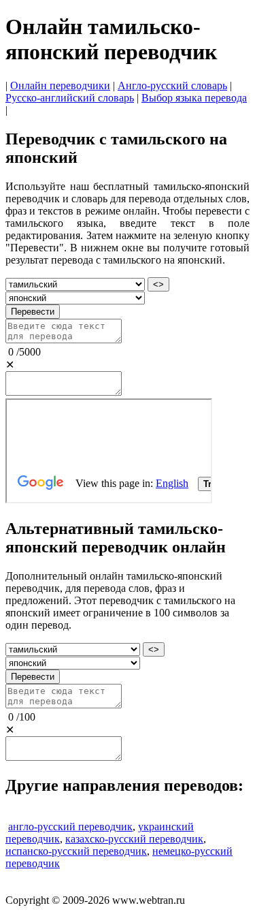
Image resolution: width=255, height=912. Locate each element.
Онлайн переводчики (60, 85)
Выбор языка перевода (194, 98)
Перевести (32, 311)
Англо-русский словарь (172, 85)
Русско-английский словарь (69, 98)
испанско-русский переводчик (76, 851)
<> (158, 284)
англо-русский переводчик (70, 826)
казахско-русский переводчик (134, 839)
